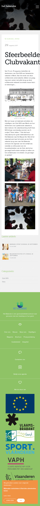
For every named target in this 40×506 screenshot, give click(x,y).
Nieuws (15, 332)
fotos (17, 39)
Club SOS (5, 278)
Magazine (10, 337)
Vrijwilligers (32, 332)
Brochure (18, 337)
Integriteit (25, 342)
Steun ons (23, 332)
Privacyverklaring (28, 337)
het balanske (9, 6)
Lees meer (7, 496)
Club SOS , (11, 39)
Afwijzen (10, 500)
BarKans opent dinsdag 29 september (24, 244)
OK (21, 500)
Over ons (7, 332)
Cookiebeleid (16, 342)
